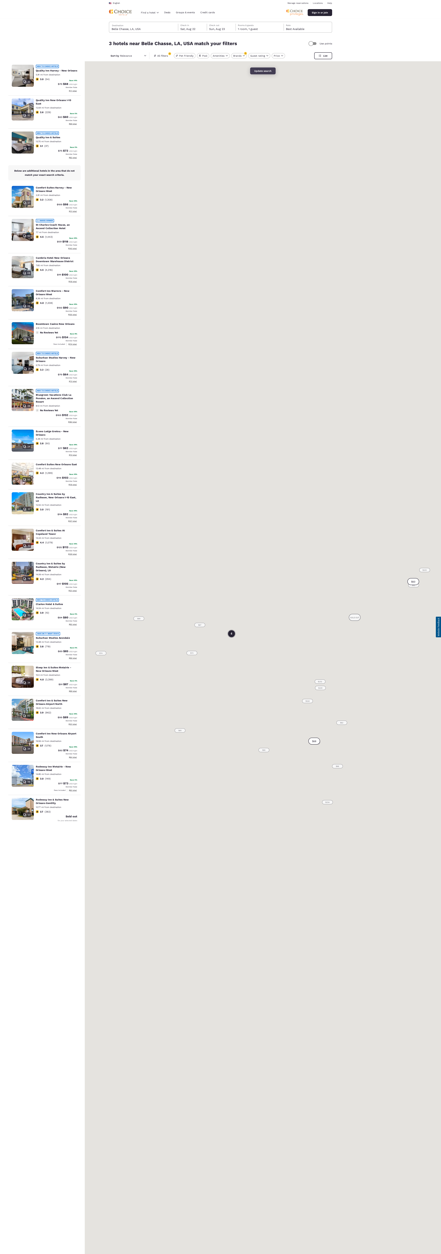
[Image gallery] (23, 76)
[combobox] (149, 12)
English (116, 3)
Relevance (121, 55)
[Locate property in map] (44, 79)
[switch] (313, 43)
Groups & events (185, 12)
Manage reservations (298, 3)
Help (329, 3)
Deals (167, 12)
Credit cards (207, 12)
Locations (318, 3)
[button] (314, 741)
